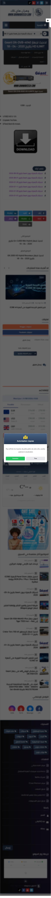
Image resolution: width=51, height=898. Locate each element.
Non (35, 458)
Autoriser (15, 458)
